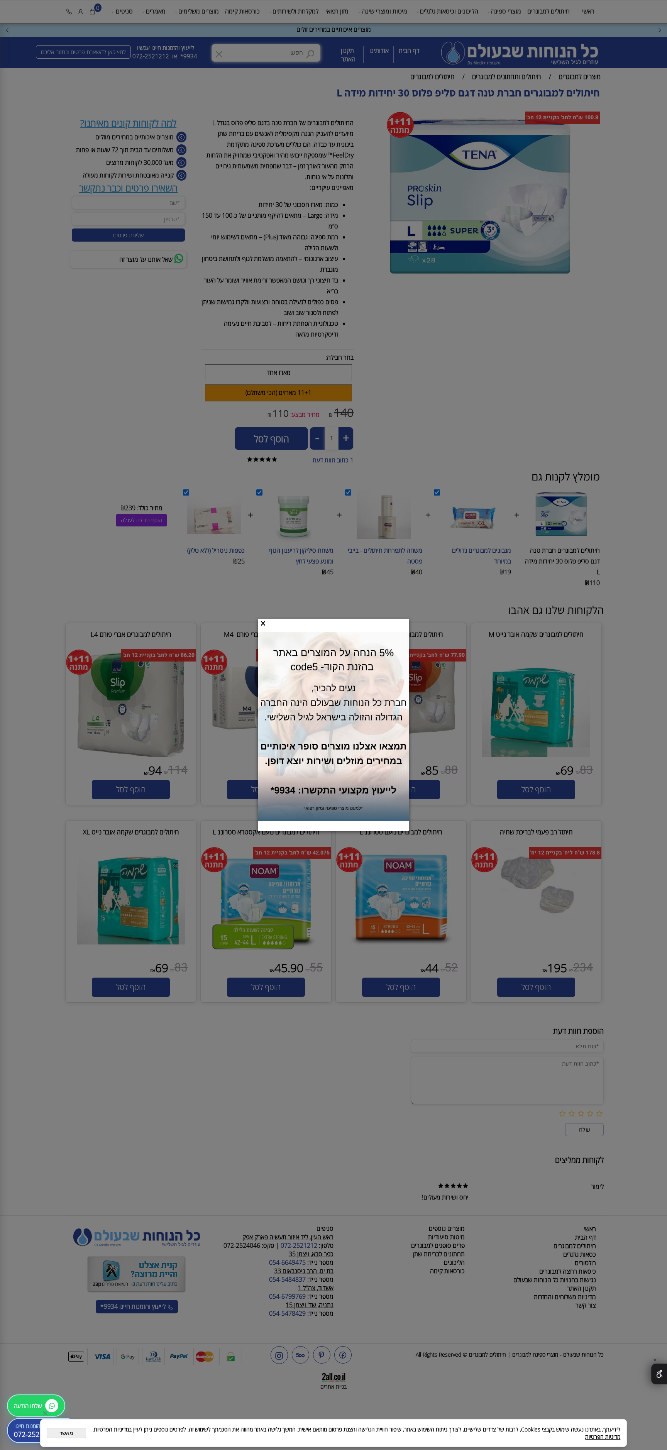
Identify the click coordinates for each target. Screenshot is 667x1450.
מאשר (66, 1433)
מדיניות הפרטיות (602, 1436)
